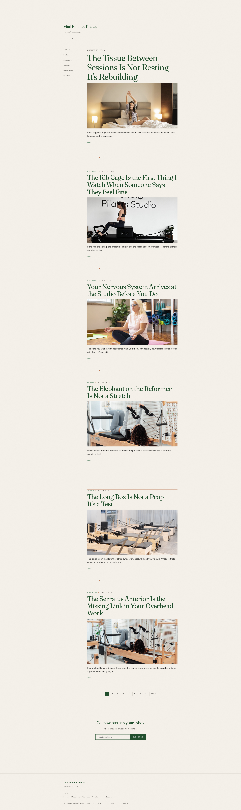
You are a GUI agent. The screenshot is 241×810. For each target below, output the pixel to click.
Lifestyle (67, 76)
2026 (66, 793)
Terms (112, 803)
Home (66, 38)
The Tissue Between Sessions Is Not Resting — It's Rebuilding (132, 67)
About (74, 38)
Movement (68, 60)
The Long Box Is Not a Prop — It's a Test (128, 500)
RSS (88, 803)
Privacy (124, 803)
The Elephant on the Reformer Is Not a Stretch (129, 392)
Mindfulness (68, 71)
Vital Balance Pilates (80, 26)
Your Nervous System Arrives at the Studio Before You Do (131, 290)
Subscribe (138, 737)
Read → (90, 142)
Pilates (66, 55)
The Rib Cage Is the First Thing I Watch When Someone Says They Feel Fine (132, 184)
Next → (154, 694)
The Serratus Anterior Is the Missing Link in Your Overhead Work (130, 606)
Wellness (67, 65)
